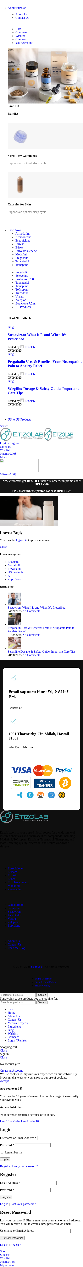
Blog (11, 327)
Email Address (10, 1182)
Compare (13, 1037)
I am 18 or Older (10, 1121)
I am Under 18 (30, 1121)
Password (7, 1145)
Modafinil (14, 565)
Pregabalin (14, 568)
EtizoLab (36, 966)
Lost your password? (25, 1166)
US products (15, 572)
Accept (4, 1081)
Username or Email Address (18, 1138)
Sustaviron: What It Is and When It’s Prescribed (36, 607)
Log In (4, 1204)
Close (3, 546)
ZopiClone (14, 579)
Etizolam (13, 561)
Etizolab (30, 347)
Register (5, 1166)
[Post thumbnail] (14, 604)
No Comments (31, 611)
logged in (21, 540)
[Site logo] (22, 439)
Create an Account (11, 1070)
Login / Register (17, 1040)
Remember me (13, 1152)
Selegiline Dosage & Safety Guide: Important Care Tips (41, 651)
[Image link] (24, 822)
